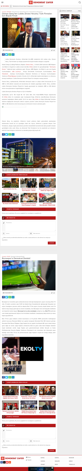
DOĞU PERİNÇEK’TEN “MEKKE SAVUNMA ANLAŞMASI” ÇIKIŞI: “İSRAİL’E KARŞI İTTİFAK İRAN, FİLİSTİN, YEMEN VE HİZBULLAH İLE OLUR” (75, 61)
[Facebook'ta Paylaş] (3, 54)
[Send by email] (13, 54)
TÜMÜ (79, 11)
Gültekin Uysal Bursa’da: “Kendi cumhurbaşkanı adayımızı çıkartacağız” (75, 23)
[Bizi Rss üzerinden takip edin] (10, 462)
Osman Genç (30, 64)
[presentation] (10, 5)
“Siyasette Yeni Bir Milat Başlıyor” (64, 38)
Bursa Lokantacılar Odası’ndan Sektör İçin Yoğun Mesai (47, 189)
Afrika (31, 67)
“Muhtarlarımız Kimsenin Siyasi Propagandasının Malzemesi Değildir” (28, 6)
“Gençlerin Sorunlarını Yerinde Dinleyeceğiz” (10, 411)
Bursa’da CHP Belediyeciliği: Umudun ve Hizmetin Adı (18, 166)
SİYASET (8, 256)
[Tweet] (6, 54)
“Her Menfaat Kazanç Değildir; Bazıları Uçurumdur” (47, 397)
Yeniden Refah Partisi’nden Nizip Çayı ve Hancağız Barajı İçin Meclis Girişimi (47, 412)
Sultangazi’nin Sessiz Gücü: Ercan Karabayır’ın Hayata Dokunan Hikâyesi (28, 205)
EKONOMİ (9, 11)
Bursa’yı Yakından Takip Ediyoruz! (64, 71)
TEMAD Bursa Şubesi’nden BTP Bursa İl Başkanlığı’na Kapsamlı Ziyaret (28, 412)
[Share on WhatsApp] (9, 54)
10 (52, 170)
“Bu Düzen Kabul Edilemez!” (10, 203)
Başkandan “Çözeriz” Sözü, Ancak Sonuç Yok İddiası (28, 397)
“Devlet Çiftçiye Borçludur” (64, 21)
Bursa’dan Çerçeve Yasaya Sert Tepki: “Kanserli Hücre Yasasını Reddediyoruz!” (75, 40)
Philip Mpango (12, 76)
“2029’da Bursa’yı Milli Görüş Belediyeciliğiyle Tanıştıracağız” (75, 73)
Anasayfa (4, 11)
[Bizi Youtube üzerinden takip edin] (7, 462)
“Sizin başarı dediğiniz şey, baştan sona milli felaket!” (65, 56)
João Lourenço (17, 71)
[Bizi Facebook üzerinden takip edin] (1, 462)
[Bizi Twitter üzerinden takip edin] (4, 462)
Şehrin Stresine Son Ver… (10, 189)
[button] (5, 170)
